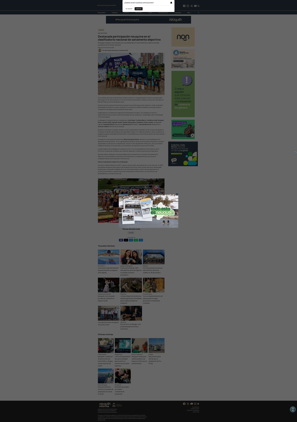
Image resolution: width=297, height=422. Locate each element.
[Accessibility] (293, 409)
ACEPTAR (138, 9)
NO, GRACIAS (129, 9)
